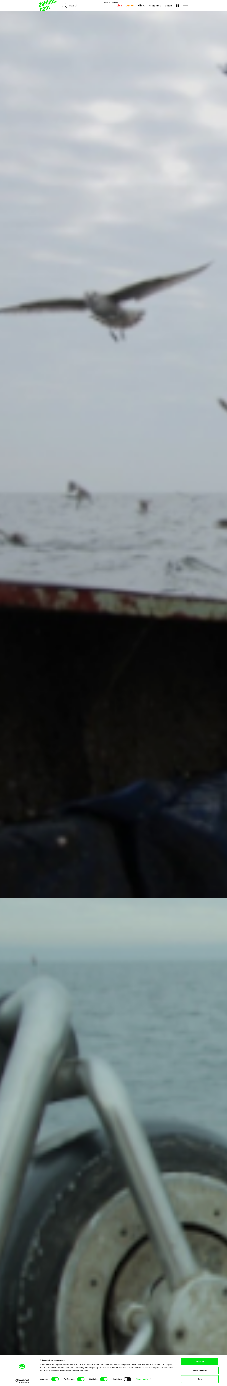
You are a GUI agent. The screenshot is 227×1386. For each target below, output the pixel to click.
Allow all (200, 1362)
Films (141, 5)
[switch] (80, 1379)
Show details (142, 1379)
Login (168, 5)
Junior (130, 5)
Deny (199, 1379)
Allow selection (200, 1370)
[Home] (48, 5)
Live (119, 5)
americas (106, 2)
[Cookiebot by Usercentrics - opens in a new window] (22, 1381)
